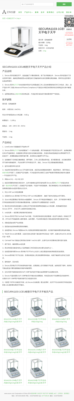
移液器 (51, 393)
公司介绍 (60, 12)
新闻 (37, 12)
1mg (17, 18)
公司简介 (60, 393)
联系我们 (50, 12)
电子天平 (16, 85)
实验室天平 (11, 18)
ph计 (55, 393)
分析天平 (40, 393)
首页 (20, 12)
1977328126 (45, 396)
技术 (43, 12)
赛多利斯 (19, 94)
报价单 (69, 12)
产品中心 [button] (28, 12)
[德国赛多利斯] (8, 11)
